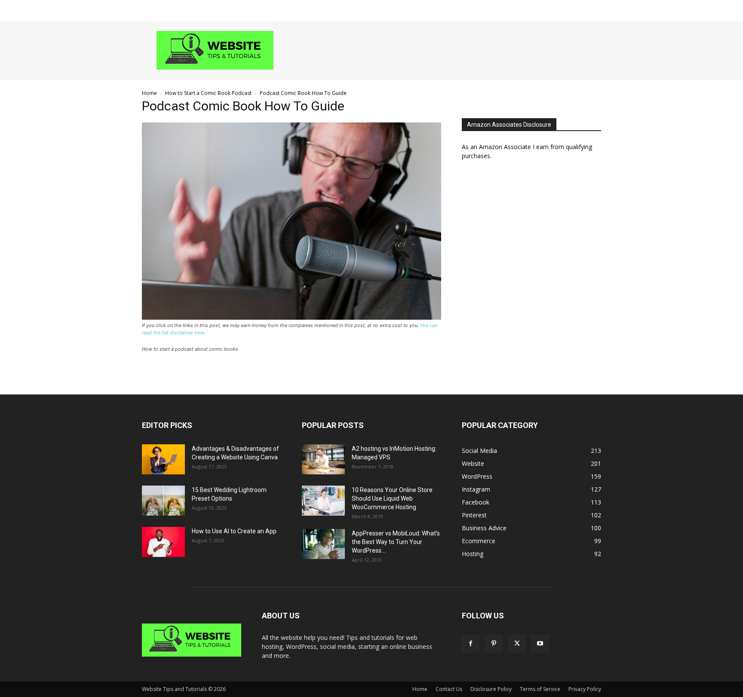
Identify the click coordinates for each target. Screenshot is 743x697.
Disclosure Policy (491, 689)
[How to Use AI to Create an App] (163, 542)
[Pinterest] (493, 643)
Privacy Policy (584, 689)
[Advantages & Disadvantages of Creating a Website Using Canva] (163, 459)
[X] (516, 643)
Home (149, 93)
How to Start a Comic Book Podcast (208, 93)
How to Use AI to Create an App (234, 531)
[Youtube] (540, 643)
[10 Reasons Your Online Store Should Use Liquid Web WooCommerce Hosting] (323, 501)
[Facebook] (470, 643)
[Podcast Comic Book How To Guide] (291, 317)
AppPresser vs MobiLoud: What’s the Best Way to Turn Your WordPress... (396, 542)
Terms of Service (540, 689)
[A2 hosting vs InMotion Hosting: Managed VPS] (323, 459)
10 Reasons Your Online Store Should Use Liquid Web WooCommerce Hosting (392, 498)
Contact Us (449, 689)
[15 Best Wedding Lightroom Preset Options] (163, 501)
